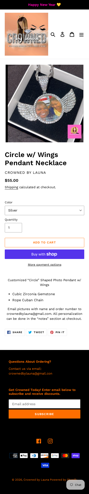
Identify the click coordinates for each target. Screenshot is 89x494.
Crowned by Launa (37, 479)
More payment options (44, 264)
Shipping (11, 187)
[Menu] (81, 34)
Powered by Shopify (63, 479)
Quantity (11, 219)
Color (9, 202)
